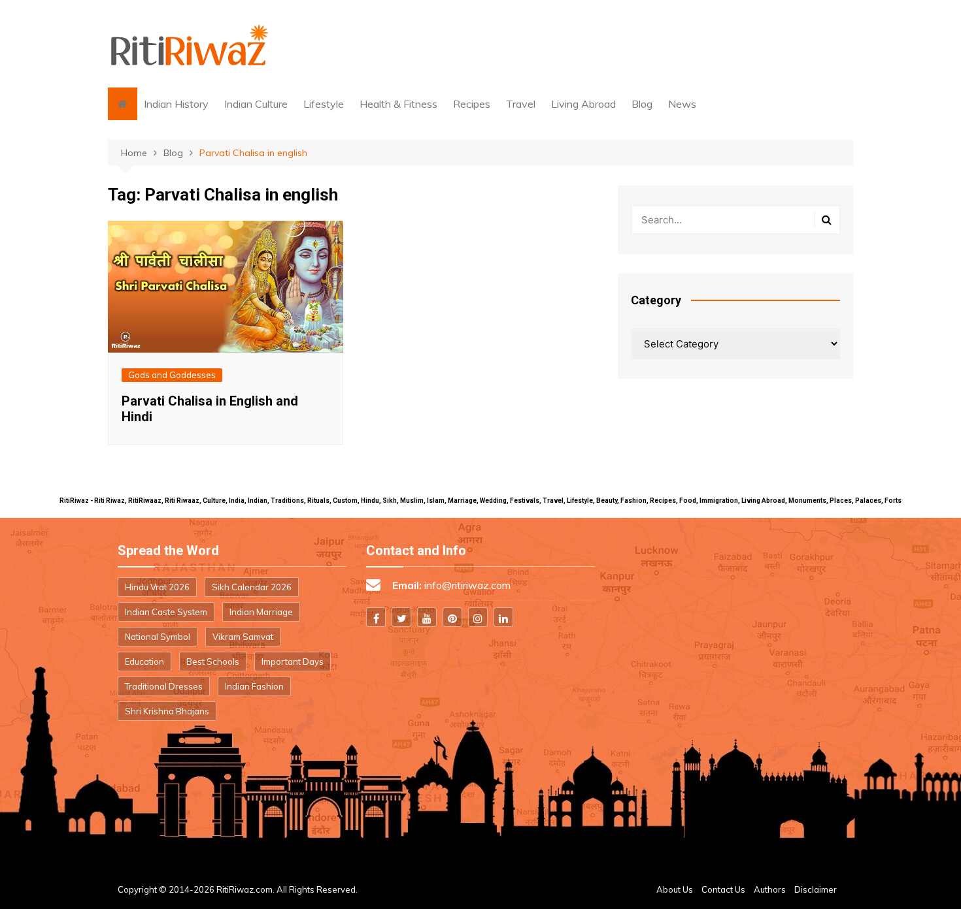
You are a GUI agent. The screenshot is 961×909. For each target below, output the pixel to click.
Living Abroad (583, 103)
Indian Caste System (166, 612)
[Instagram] (478, 617)
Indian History (176, 103)
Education (144, 661)
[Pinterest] (452, 617)
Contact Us (723, 889)
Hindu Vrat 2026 (157, 587)
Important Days (292, 661)
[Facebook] (376, 617)
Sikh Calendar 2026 (252, 587)
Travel (520, 103)
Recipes (471, 103)
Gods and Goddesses (172, 375)
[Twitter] (401, 617)
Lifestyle (323, 103)
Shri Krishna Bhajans (167, 711)
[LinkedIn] (503, 617)
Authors (770, 889)
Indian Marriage (261, 612)
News (682, 103)
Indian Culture (256, 103)
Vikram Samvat (242, 636)
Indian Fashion (254, 686)
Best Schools (212, 661)
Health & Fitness (398, 103)
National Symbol (157, 636)
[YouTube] (427, 617)
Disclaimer (815, 889)
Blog (642, 103)
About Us (674, 889)
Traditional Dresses (164, 686)
